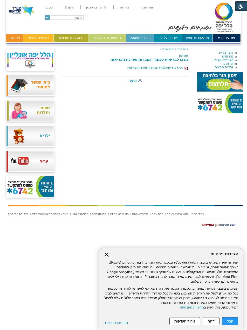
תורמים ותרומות (38, 38)
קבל (230, 321)
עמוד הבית (226, 53)
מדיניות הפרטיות (192, 307)
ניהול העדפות (184, 321)
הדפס (133, 80)
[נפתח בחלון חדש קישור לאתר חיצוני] (220, 82)
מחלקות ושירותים (197, 38)
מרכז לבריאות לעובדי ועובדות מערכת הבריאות (149, 59)
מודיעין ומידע (226, 38)
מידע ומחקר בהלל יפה (107, 38)
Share (184, 55)
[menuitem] (147, 7)
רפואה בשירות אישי (70, 38)
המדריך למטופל (140, 38)
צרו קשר (14, 38)
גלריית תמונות (224, 67)
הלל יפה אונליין (223, 60)
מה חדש (227, 56)
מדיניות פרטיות (116, 323)
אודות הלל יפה (168, 38)
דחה (211, 321)
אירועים (228, 63)
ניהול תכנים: (228, 224)
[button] (47, 17)
